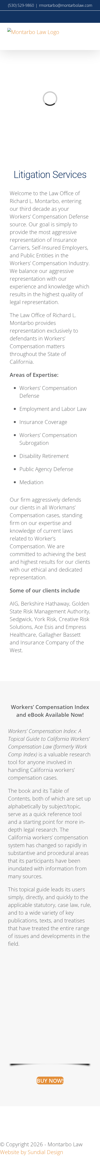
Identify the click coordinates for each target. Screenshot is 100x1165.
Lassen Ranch (83, 1131)
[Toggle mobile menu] (89, 32)
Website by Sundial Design (31, 1152)
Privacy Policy (47, 1123)
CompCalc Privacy (31, 1131)
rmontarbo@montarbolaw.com (65, 5)
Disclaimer (33, 1115)
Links (67, 1115)
